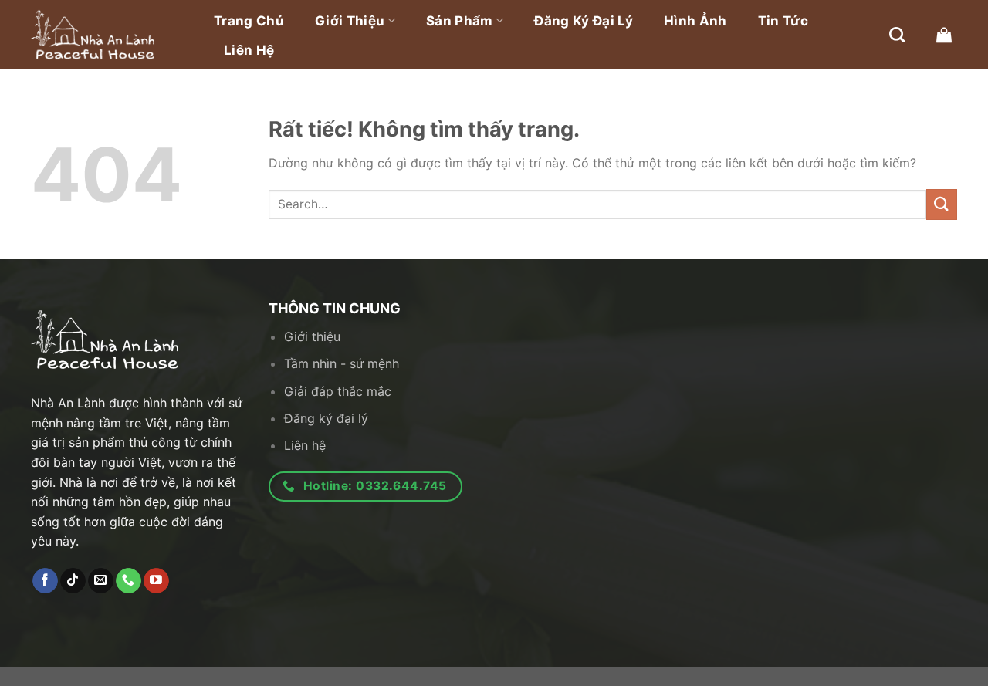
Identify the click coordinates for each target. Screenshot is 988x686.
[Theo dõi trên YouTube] (156, 581)
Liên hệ (249, 50)
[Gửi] (941, 204)
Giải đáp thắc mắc (337, 391)
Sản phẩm (459, 21)
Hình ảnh (695, 21)
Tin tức (783, 21)
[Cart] (944, 35)
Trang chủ (249, 21)
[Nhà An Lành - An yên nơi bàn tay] (108, 34)
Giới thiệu (349, 21)
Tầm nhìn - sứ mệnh (341, 363)
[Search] (897, 35)
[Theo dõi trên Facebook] (45, 581)
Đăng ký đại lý (583, 21)
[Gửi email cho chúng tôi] (100, 581)
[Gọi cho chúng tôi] (128, 581)
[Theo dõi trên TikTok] (73, 581)
